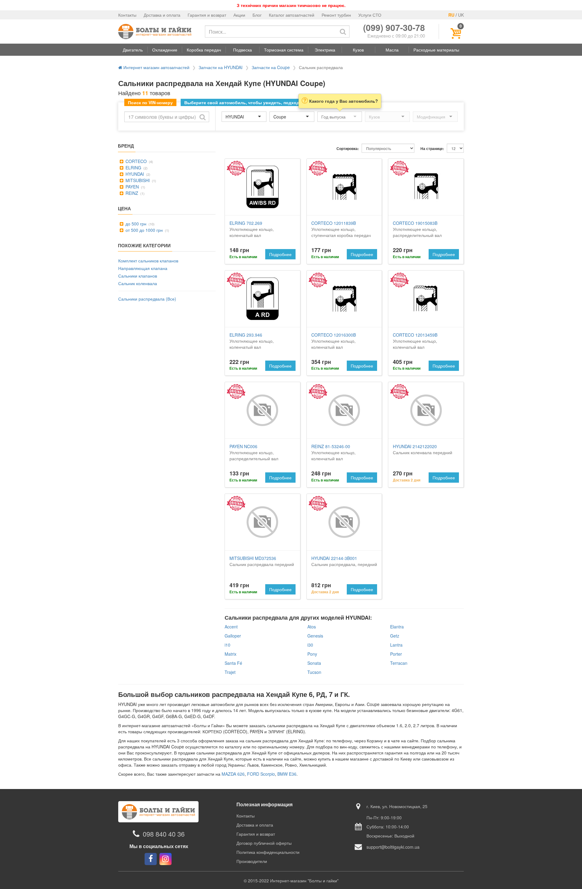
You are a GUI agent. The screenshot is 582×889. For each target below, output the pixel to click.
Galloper (233, 636)
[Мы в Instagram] (165, 859)
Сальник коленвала (137, 283)
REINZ (131, 193)
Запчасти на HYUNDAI (220, 67)
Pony (312, 654)
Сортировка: (347, 148)
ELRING (132, 168)
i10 (227, 645)
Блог (257, 15)
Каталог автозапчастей (291, 15)
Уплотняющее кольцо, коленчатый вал (251, 229)
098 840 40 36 (164, 833)
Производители (251, 861)
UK (461, 15)
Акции (239, 15)
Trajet (230, 672)
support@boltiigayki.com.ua (393, 847)
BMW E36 (286, 774)
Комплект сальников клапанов (148, 261)
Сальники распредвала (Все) (147, 299)
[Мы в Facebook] (151, 859)
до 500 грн (135, 224)
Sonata (314, 663)
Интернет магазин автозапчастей (155, 67)
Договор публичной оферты (264, 843)
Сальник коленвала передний (422, 449)
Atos (311, 627)
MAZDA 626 (233, 774)
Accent (231, 627)
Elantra (397, 627)
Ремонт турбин (336, 15)
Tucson (314, 672)
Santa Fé (233, 663)
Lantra (396, 645)
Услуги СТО (369, 15)
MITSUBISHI (137, 180)
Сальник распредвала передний (261, 561)
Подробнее (280, 254)
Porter (396, 654)
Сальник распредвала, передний (344, 561)
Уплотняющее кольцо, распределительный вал (417, 229)
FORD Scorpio (261, 774)
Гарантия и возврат (207, 15)
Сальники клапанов (137, 276)
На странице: (432, 148)
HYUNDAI (134, 174)
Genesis (315, 636)
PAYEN (131, 187)
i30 (310, 645)
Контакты (127, 15)
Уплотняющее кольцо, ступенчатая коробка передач (341, 229)
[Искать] (343, 31)
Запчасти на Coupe (271, 67)
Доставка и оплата (162, 15)
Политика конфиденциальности (267, 852)
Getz (394, 636)
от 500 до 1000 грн (143, 230)
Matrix (230, 654)
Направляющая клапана (142, 268)
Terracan (398, 663)
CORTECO (135, 161)
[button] (132, 50)
